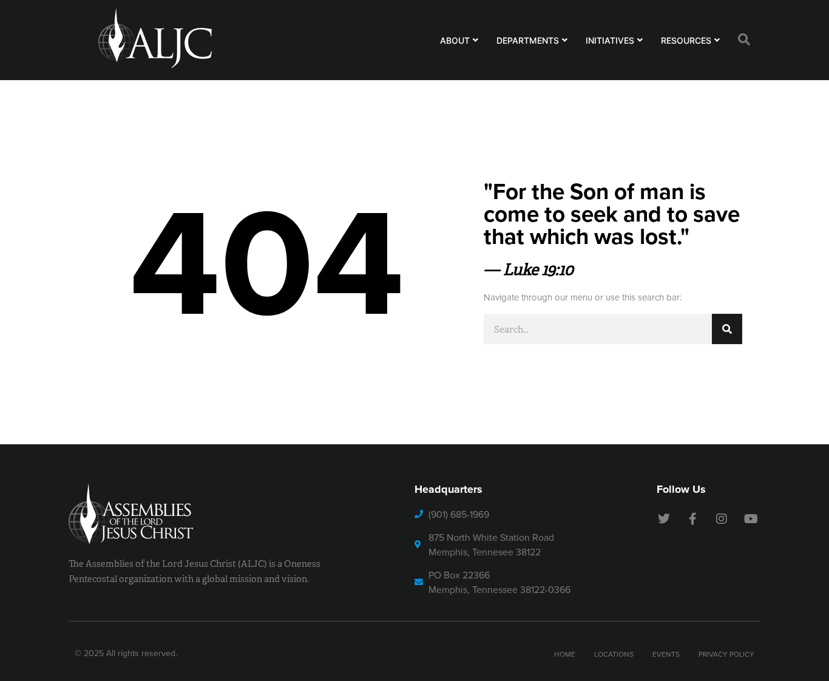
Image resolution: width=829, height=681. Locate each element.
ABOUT (455, 40)
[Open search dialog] (744, 40)
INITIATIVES (610, 40)
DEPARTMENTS (527, 40)
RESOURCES (686, 40)
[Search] (727, 329)
